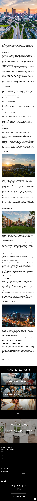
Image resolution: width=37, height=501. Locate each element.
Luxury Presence (21, 491)
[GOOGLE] (24, 486)
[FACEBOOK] (12, 486)
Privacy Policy (23, 496)
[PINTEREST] (22, 486)
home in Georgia (28, 350)
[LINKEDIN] (17, 486)
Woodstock (4, 257)
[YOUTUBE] (20, 486)
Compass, (23, 473)
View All (18, 413)
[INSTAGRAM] (15, 486)
